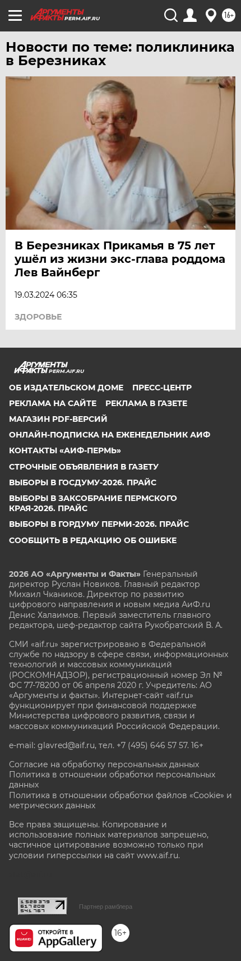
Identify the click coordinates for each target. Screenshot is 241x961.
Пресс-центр (162, 387)
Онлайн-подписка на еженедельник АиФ (109, 435)
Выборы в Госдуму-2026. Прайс (82, 482)
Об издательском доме (66, 387)
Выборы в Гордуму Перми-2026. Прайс (99, 524)
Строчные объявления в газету (84, 467)
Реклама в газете (146, 403)
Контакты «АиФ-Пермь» (65, 450)
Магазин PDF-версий (58, 419)
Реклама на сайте (52, 403)
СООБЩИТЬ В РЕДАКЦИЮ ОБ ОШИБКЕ (93, 540)
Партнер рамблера (105, 906)
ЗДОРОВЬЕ (38, 317)
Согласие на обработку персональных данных (104, 764)
